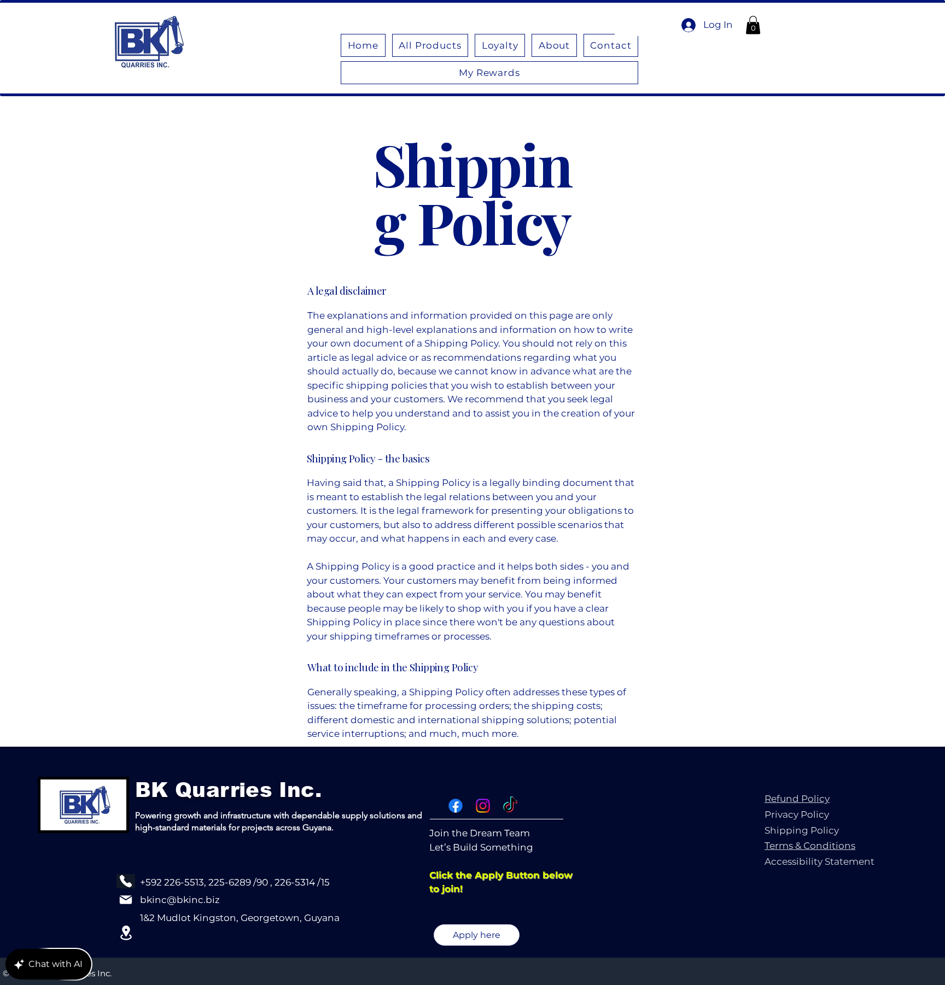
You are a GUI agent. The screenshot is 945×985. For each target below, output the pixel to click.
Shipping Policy (802, 830)
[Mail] (126, 900)
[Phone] (125, 881)
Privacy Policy (797, 814)
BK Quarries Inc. (228, 790)
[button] (753, 25)
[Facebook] (455, 805)
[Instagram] (483, 805)
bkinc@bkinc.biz (180, 899)
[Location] (125, 932)
